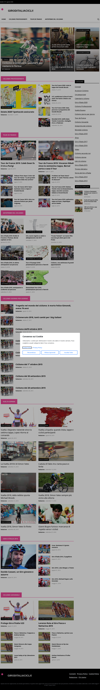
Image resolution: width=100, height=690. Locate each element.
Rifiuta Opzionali (50, 352)
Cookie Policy (27, 348)
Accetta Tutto (68, 352)
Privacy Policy (37, 348)
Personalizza (31, 352)
